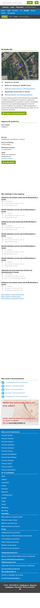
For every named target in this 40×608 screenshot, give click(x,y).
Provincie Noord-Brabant (9, 454)
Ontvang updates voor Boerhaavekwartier (18, 95)
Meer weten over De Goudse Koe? (14, 113)
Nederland (5, 7)
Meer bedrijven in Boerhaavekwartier (12, 294)
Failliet (10, 17)
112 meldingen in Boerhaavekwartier (16, 382)
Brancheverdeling (24, 17)
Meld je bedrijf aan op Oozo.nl (10, 526)
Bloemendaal (19, 7)
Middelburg (4, 507)
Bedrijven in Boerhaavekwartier (14, 386)
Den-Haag (4, 511)
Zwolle (3, 501)
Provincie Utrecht (6, 463)
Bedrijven (4, 17)
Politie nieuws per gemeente (10, 542)
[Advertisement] (20, 35)
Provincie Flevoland (7, 438)
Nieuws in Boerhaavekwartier (14, 389)
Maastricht (4, 492)
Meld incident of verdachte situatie (11, 517)
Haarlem (4, 498)
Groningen (4, 489)
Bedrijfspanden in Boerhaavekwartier (16, 396)
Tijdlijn (9, 10)
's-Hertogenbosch (6, 495)
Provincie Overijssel (7, 460)
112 (21, 10)
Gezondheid (11, 13)
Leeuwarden (5, 482)
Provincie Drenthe (6, 435)
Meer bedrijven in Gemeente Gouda (12, 298)
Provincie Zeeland (7, 467)
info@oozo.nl (24, 585)
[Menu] (37, 2)
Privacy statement (29, 587)
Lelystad (4, 479)
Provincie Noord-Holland (8, 457)
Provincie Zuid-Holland (8, 470)
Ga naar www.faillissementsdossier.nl (12, 559)
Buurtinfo (15, 10)
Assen (3, 476)
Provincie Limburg (7, 451)
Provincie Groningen (7, 448)
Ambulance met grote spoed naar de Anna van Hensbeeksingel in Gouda (16, 271)
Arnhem (3, 486)
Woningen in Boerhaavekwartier (15, 393)
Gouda (12, 7)
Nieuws (33, 10)
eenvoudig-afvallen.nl (17, 423)
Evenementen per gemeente (10, 548)
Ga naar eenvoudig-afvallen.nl (10, 578)
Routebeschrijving (6, 158)
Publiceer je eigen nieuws (9, 520)
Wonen (3, 13)
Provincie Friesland (7, 442)
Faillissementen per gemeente (10, 533)
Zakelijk (26, 10)
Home (3, 10)
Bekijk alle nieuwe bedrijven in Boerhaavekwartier (20, 88)
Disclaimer (18, 587)
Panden (16, 17)
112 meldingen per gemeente (10, 539)
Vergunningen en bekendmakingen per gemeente (16, 536)
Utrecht (3, 504)
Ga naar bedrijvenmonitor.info (10, 569)
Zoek (29, 3)
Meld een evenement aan (9, 523)
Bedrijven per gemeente (8, 545)
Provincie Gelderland (7, 445)
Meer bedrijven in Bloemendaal (11, 296)
